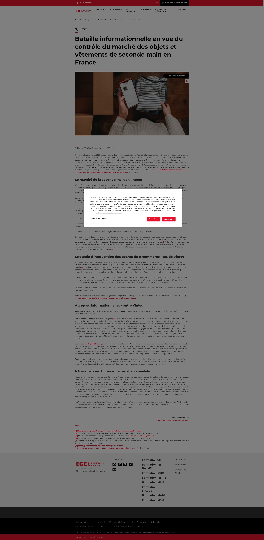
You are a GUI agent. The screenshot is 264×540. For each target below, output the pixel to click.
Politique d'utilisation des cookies (109, 213)
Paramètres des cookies (98, 218)
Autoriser (168, 219)
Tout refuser (153, 219)
